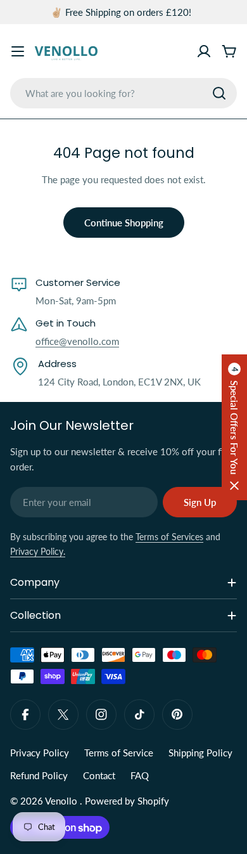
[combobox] (123, 93)
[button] (234, 427)
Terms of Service (118, 752)
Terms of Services (169, 536)
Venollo (62, 800)
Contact (99, 775)
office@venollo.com (77, 341)
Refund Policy (39, 775)
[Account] (204, 51)
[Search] (219, 93)
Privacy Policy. (37, 551)
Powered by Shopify (127, 800)
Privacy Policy (39, 752)
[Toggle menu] (17, 51)
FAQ (139, 775)
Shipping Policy (200, 752)
